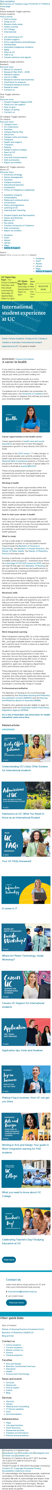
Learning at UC (11, 207)
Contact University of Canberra (19, 225)
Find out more (16, 1302)
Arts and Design (13, 1364)
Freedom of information (17, 1433)
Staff (6, 237)
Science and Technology (17, 1374)
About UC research (13, 69)
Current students (14, 1347)
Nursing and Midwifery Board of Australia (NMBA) (24, 699)
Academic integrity (13, 195)
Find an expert (12, 1387)
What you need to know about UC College (21, 1194)
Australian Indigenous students (18, 47)
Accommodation (14, 1414)
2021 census (24, 453)
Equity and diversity (13, 218)
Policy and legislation (14, 205)
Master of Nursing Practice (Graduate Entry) (23, 1329)
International (10, 32)
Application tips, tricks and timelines (22, 1050)
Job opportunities (14, 1425)
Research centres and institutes (19, 79)
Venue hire (9, 134)
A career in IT (9, 908)
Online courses (11, 27)
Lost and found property (15, 157)
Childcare (8, 139)
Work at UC (9, 220)
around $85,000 (28, 466)
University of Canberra (32, 394)
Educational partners (14, 185)
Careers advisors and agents (17, 57)
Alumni (7, 240)
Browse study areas (13, 24)
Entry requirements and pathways (20, 42)
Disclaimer (29, 1468)
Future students (16, 338)
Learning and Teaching (14, 210)
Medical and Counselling (17, 1406)
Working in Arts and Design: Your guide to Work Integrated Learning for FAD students (25, 1148)
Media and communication (16, 200)
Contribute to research (15, 82)
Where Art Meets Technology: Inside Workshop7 (22, 957)
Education (11, 1369)
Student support (12, 39)
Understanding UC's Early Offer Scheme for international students (25, 768)
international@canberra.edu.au (22, 1291)
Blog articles (8, 1336)
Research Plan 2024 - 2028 (17, 72)
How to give (9, 107)
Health (9, 1371)
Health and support (13, 142)
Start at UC (9, 52)
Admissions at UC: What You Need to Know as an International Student (23, 815)
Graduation (9, 187)
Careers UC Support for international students (23, 1005)
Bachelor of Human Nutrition (31, 548)
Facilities (8, 129)
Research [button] (4, 62)
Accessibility (8, 1471)
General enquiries (14, 1355)
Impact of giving (11, 109)
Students (8, 235)
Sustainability (10, 197)
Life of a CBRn (10, 77)
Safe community (11, 160)
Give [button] (2, 94)
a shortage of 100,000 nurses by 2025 (23, 563)
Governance (10, 202)
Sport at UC (9, 152)
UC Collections (11, 127)
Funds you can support (14, 104)
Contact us (9, 90)
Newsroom (11, 1385)
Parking (7, 147)
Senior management (13, 177)
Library (7, 243)
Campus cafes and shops (16, 137)
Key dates (9, 223)
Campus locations (12, 182)
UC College (9, 29)
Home (4, 338)
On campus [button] (5, 117)
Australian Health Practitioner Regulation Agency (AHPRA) (25, 708)
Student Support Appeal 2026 (18, 102)
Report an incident (12, 162)
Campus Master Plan (13, 132)
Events (9, 1390)
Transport (8, 144)
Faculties (8, 180)
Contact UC (7, 1468)
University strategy (13, 174)
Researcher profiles (15, 1430)
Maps (6, 245)
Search (3, 255)
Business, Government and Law (20, 1366)
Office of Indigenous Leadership (19, 190)
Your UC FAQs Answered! (16, 861)
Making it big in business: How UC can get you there (25, 1099)
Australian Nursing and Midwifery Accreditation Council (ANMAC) (26, 696)
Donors (9, 1352)
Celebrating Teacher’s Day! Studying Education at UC (23, 1241)
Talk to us (8, 54)
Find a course (6, 16)
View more (9, 1259)
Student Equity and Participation (19, 215)
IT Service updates (15, 1409)
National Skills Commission (14, 461)
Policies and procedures (17, 1435)
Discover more (7, 67)
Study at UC (10, 21)
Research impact (12, 74)
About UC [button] (4, 167)
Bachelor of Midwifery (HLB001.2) (17, 1332)
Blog (8, 1393)
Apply (6, 49)
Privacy (37, 1468)
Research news (11, 87)
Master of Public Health (13, 551)
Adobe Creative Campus (15, 150)
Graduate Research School (16, 84)
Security (8, 155)
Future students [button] (7, 11)
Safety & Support (12, 248)
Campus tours (10, 124)
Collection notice (23, 1471)
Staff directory (13, 1428)
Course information (25, 359)
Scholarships (10, 44)
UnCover (10, 1382)
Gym (8, 1411)
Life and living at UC (13, 37)
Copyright (18, 1468)
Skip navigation (7, 1)
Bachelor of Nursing (35, 566)
